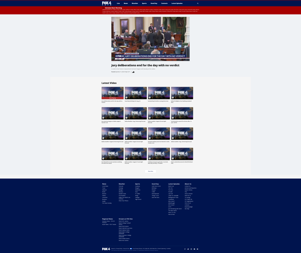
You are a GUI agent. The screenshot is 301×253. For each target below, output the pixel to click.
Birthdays (154, 188)
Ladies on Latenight (173, 195)
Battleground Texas (173, 197)
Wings (136, 195)
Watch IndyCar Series (124, 230)
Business (104, 199)
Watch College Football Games (125, 223)
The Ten (170, 188)
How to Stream (189, 193)
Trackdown (171, 199)
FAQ (186, 192)
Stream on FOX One (126, 219)
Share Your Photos (123, 200)
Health (104, 201)
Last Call (170, 193)
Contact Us (187, 186)
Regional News (107, 219)
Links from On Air (156, 186)
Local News (105, 186)
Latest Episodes (174, 184)
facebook (185, 249)
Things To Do (155, 195)
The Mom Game (172, 210)
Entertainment (155, 193)
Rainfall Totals (122, 193)
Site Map (187, 208)
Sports (137, 184)
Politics (104, 195)
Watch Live (171, 186)
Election (104, 193)
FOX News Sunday (107, 203)
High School (138, 199)
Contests (187, 205)
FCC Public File (188, 199)
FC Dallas (137, 193)
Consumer (104, 197)
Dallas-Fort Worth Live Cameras (124, 198)
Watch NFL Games (123, 221)
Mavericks (137, 190)
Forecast (121, 186)
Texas (103, 188)
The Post (170, 190)
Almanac (121, 192)
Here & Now (171, 214)
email (197, 249)
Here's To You (172, 212)
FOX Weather (122, 195)
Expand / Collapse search (198, 3)
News (104, 184)
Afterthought (171, 203)
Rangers (137, 188)
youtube (194, 249)
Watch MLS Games (123, 240)
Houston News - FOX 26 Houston (108, 221)
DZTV (169, 207)
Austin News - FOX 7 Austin (109, 224)
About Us (188, 184)
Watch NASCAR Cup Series (125, 228)
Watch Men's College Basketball (124, 232)
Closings (121, 188)
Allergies (121, 190)
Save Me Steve (155, 197)
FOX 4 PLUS (188, 203)
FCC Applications (189, 201)
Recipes (154, 190)
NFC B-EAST (171, 205)
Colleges (137, 197)
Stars (136, 192)
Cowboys (137, 186)
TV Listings (187, 197)
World (103, 192)
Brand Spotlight (189, 207)
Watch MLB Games (124, 226)
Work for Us (188, 195)
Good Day (155, 184)
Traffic (153, 192)
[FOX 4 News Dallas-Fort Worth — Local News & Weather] (107, 3)
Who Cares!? (171, 201)
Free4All (170, 192)
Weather (122, 184)
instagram (191, 249)
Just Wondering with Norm (175, 208)
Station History (188, 190)
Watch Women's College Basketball (125, 235)
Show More (150, 171)
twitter (188, 249)
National (104, 190)
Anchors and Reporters (190, 188)
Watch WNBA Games (124, 238)
